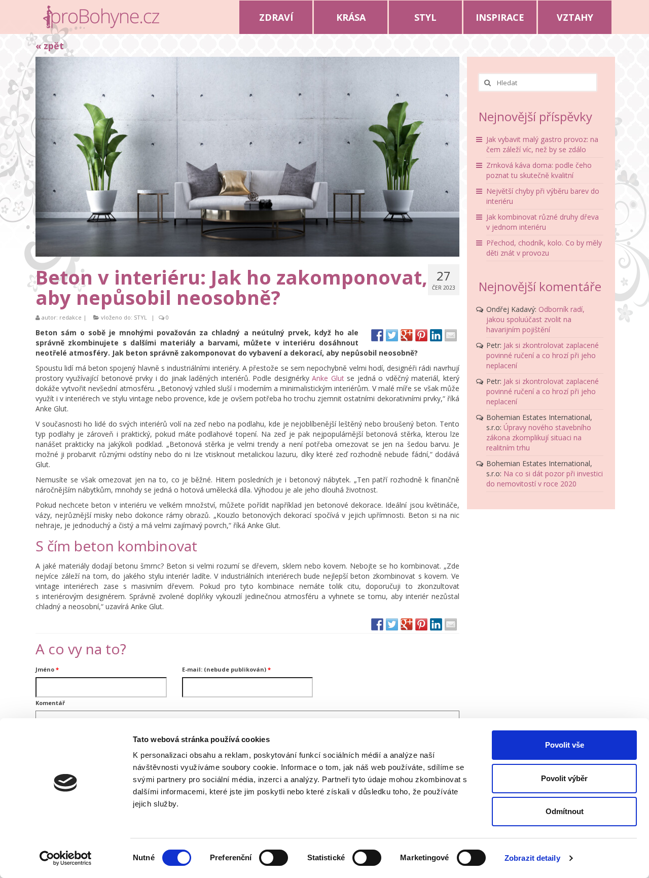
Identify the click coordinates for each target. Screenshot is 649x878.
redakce (70, 317)
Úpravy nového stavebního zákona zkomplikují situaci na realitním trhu (538, 437)
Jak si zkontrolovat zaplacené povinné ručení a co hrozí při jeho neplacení (542, 355)
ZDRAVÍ (276, 17)
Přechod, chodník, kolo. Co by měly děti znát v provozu (544, 248)
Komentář (50, 703)
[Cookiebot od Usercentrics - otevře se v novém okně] (65, 858)
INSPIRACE (500, 17)
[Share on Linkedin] (436, 335)
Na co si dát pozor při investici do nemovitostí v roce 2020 (544, 478)
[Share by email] (451, 335)
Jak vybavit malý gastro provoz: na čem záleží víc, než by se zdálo (542, 144)
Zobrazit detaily (532, 858)
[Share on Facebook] (377, 335)
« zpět (49, 46)
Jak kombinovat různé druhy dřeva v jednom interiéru (542, 222)
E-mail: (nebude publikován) (226, 669)
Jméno (47, 669)
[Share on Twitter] (392, 335)
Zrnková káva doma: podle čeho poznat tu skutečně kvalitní (539, 170)
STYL (425, 17)
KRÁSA (351, 17)
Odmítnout (565, 811)
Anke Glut (328, 378)
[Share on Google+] (407, 335)
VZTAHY (575, 17)
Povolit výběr (564, 778)
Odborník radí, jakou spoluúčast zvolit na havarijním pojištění (535, 319)
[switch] (273, 858)
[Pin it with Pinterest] (421, 335)
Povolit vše (564, 745)
